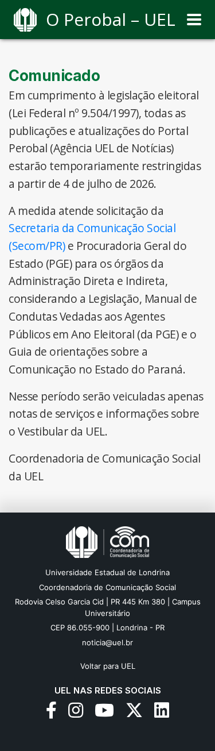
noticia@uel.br (107, 642)
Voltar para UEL (107, 666)
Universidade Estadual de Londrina (107, 572)
